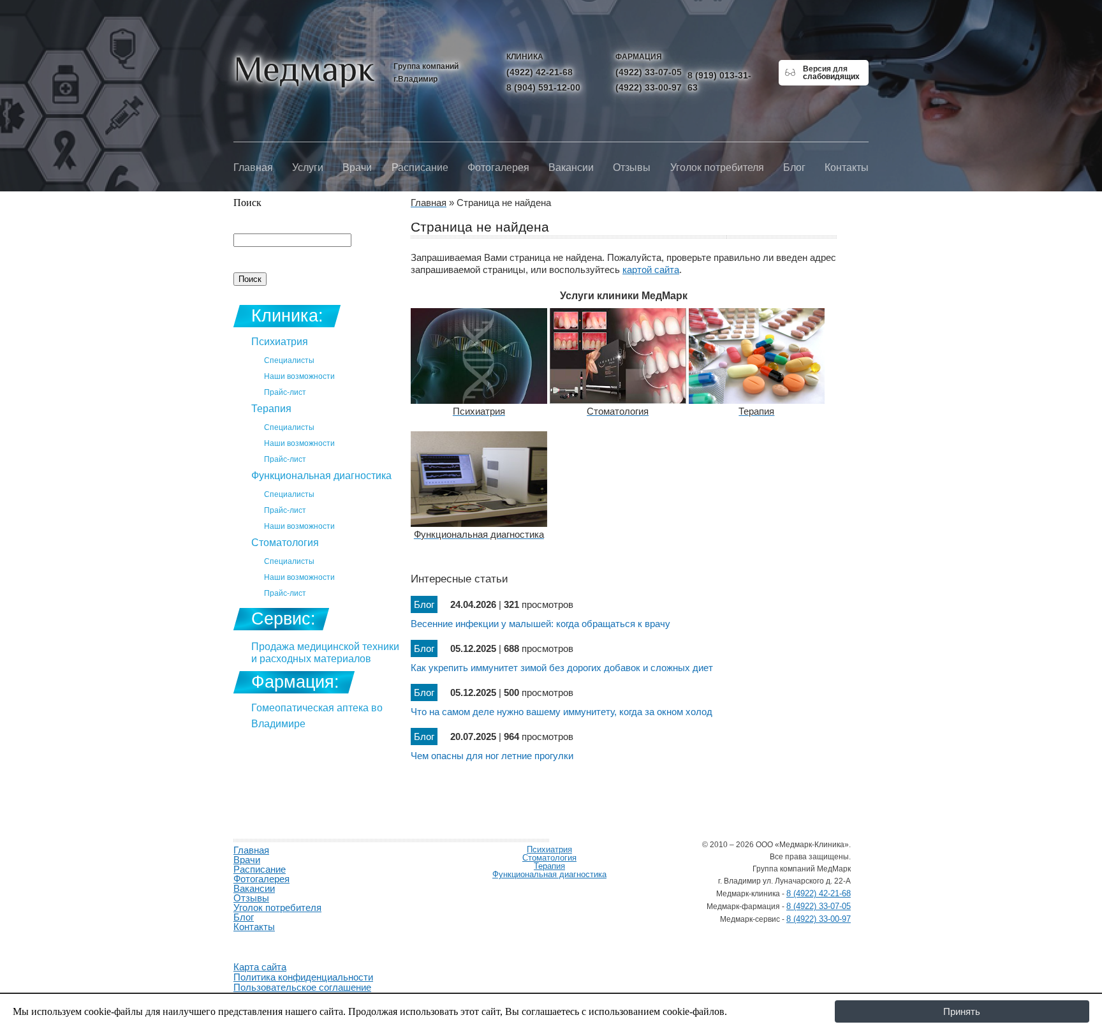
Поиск (247, 202)
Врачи (357, 167)
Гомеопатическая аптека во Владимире (317, 715)
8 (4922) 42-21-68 (818, 893)
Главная (253, 167)
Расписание (420, 167)
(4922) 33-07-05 (648, 72)
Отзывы (631, 167)
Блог (794, 167)
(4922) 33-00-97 (648, 87)
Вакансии (571, 167)
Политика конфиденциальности (303, 977)
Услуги (307, 167)
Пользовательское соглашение (302, 987)
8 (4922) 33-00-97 (818, 919)
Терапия (271, 408)
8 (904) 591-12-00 (543, 87)
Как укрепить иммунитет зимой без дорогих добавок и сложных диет (562, 667)
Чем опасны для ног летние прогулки (492, 755)
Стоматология (285, 542)
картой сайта (650, 269)
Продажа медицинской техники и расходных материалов (325, 652)
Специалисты (289, 360)
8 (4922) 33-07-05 (818, 906)
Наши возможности (299, 376)
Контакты (847, 167)
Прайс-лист (285, 392)
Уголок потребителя (717, 167)
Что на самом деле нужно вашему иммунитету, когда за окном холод (561, 711)
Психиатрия (279, 341)
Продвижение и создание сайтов (264, 941)
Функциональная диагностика (321, 475)
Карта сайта (259, 966)
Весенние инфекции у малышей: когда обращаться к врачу (540, 623)
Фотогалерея (498, 167)
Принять (961, 1011)
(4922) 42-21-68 (539, 72)
